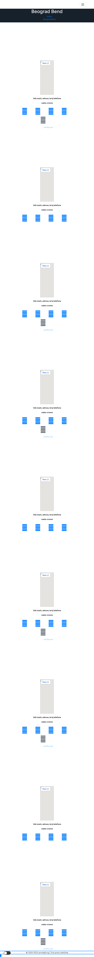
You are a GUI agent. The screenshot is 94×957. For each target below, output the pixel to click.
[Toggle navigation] (83, 4)
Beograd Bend (49, 19)
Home (49, 16)
